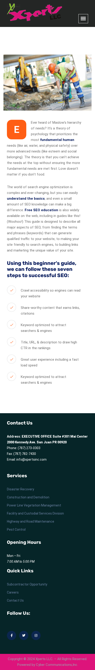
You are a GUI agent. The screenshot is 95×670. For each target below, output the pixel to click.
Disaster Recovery (20, 489)
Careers (13, 592)
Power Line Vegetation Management (34, 505)
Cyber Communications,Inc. (57, 665)
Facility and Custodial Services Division (35, 513)
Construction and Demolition (28, 497)
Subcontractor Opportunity (27, 584)
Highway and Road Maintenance (30, 521)
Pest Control (16, 529)
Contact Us (15, 600)
